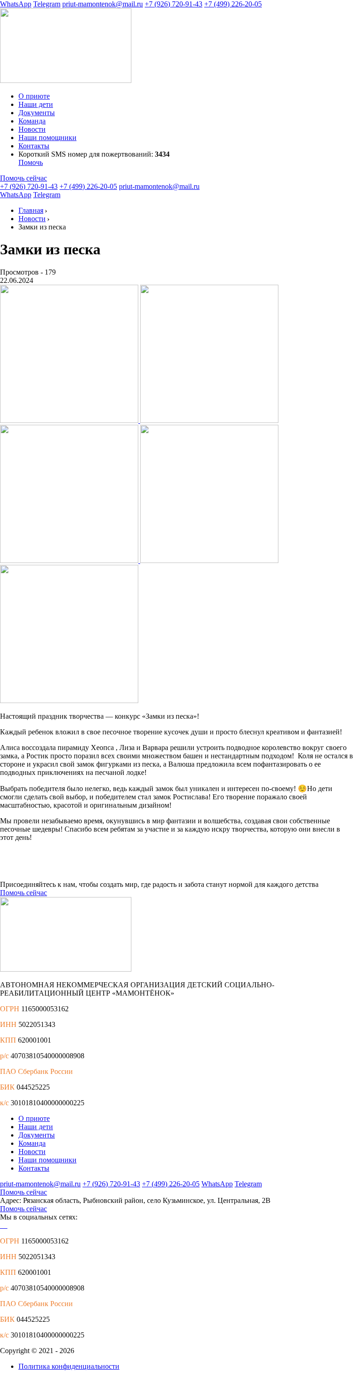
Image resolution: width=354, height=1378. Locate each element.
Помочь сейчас (23, 178)
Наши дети (35, 104)
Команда (32, 121)
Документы (36, 113)
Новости (32, 129)
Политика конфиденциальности (68, 1366)
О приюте (34, 96)
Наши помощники (47, 137)
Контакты (33, 146)
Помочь (30, 162)
